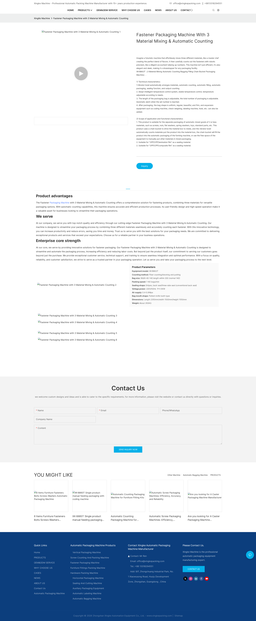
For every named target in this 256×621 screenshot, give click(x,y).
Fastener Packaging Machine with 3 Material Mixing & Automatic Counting (90, 18)
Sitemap (178, 615)
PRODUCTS (215, 475)
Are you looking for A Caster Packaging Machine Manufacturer (204, 518)
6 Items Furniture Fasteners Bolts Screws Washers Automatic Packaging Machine (51, 518)
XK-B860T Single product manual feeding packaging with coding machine (87, 518)
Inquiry (144, 166)
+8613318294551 (213, 3)
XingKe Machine (42, 18)
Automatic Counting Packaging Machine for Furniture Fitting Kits (124, 518)
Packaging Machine (59, 202)
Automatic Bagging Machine (195, 475)
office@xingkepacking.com (187, 3)
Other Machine (173, 475)
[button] (192, 10)
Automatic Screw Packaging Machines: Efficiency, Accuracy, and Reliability (165, 518)
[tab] (128, 187)
